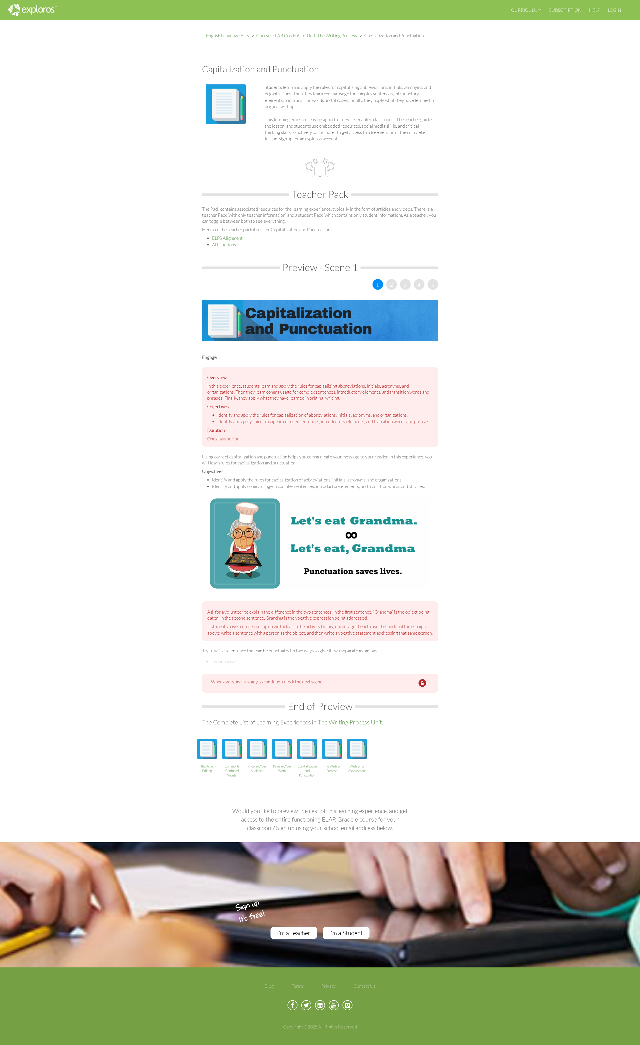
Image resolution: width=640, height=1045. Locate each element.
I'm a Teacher (293, 932)
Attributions (224, 244)
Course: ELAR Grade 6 (278, 35)
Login (614, 10)
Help (594, 10)
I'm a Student (346, 932)
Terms (297, 986)
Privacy (328, 986)
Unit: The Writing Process (332, 35)
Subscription (565, 10)
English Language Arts (227, 35)
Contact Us (365, 986)
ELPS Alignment (227, 238)
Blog (269, 986)
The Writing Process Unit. (350, 722)
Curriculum (526, 10)
